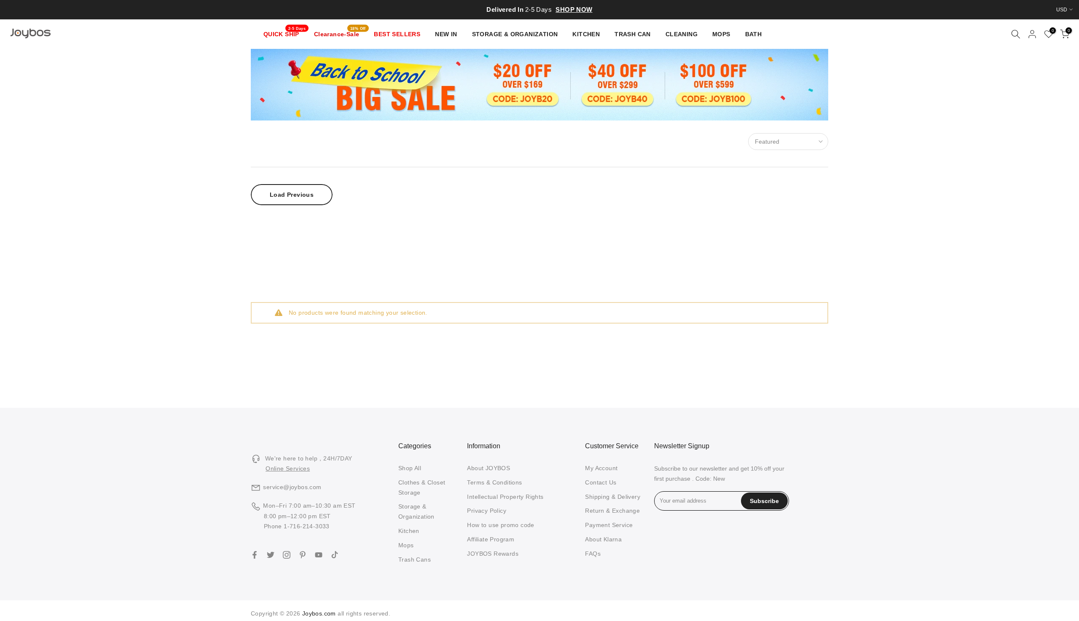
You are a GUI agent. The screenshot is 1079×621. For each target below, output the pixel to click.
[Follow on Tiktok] (334, 555)
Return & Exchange (612, 510)
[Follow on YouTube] (318, 555)
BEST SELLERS (397, 34)
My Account (601, 468)
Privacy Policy (486, 510)
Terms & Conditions (494, 482)
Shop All (409, 468)
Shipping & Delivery (612, 496)
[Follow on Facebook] (254, 555)
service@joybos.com (292, 487)
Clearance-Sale (340, 33)
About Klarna (603, 539)
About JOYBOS (488, 468)
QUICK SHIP (284, 33)
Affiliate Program (490, 539)
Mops (406, 545)
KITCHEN (586, 34)
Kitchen (408, 530)
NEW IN (446, 34)
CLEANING (682, 34)
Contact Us (600, 482)
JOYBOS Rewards (492, 553)
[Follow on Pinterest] (302, 555)
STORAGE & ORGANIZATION (515, 34)
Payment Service (609, 525)
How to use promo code (500, 525)
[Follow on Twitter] (270, 555)
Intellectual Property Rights (505, 496)
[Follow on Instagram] (286, 555)
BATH (753, 34)
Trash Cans (414, 559)
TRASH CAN (633, 34)
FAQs (593, 553)
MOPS (721, 34)
